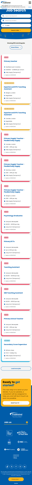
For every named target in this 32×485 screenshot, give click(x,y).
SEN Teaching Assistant (13, 293)
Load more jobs (16, 368)
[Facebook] (16, 466)
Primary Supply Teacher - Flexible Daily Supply (14, 139)
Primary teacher (10, 61)
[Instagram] (20, 466)
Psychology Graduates (13, 216)
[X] (12, 466)
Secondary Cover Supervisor (15, 344)
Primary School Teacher (13, 319)
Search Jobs (15, 30)
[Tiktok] (7, 466)
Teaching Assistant (12, 267)
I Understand (15, 479)
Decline (16, 483)
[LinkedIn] (24, 466)
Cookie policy (18, 475)
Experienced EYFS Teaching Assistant (15, 88)
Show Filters (15, 47)
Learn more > (4, 8)
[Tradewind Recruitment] (5, 2)
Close (29, 7)
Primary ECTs (9, 241)
